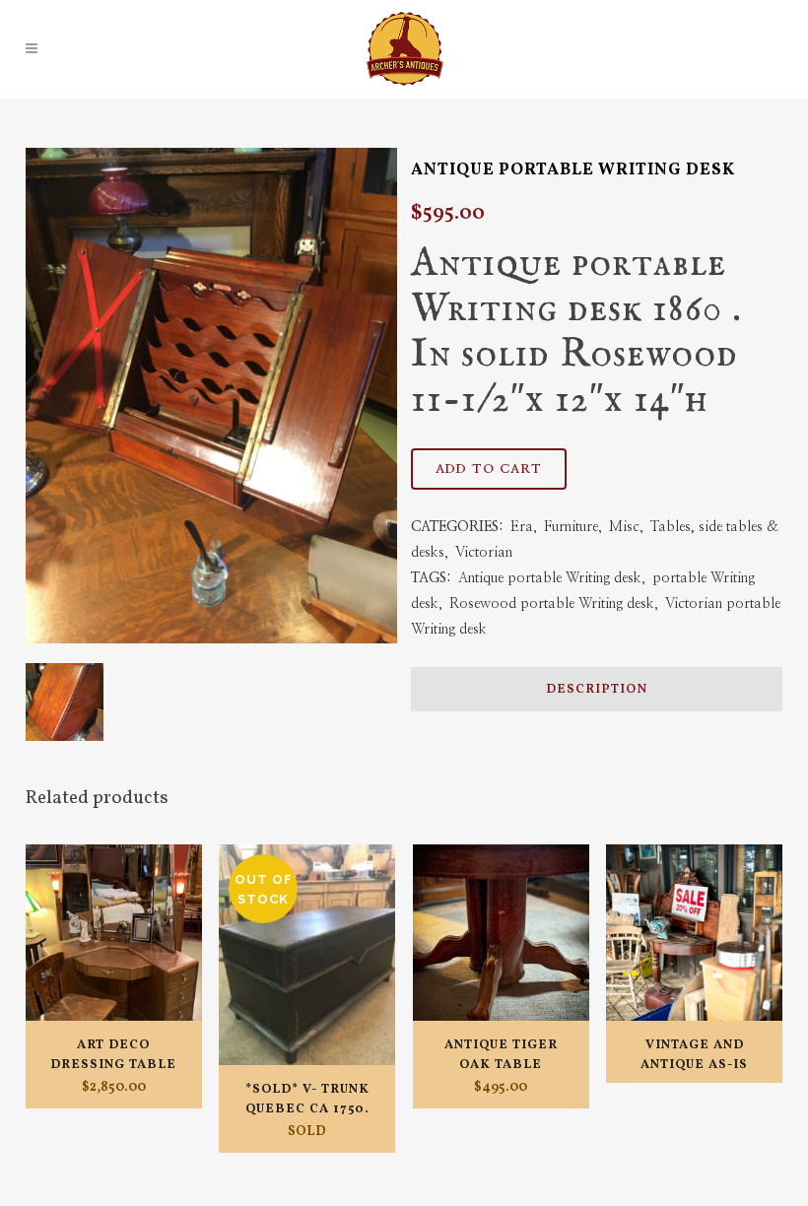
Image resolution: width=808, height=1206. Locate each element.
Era (521, 527)
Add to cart (489, 469)
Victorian (483, 553)
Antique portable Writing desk (549, 578)
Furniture (571, 527)
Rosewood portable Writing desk (551, 604)
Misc (624, 527)
